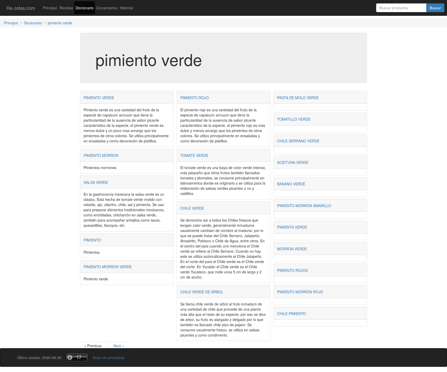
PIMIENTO (92, 240)
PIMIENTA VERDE (292, 227)
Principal (50, 7)
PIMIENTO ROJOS (292, 270)
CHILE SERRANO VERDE (298, 140)
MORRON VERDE (292, 248)
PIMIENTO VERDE (99, 97)
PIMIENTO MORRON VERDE (108, 266)
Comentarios (106, 7)
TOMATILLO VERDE (293, 119)
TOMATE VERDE (194, 155)
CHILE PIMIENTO (291, 313)
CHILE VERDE (192, 208)
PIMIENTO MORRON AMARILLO (304, 205)
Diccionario (85, 7)
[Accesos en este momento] (77, 357)
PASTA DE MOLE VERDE (298, 97)
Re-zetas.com (20, 7)
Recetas (66, 7)
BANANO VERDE (291, 183)
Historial (126, 7)
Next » (118, 345)
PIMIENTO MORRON (101, 155)
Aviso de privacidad (108, 357)
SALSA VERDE (96, 182)
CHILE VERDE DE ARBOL (201, 291)
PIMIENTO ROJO (194, 97)
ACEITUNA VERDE (292, 162)
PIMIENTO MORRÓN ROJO (300, 291)
